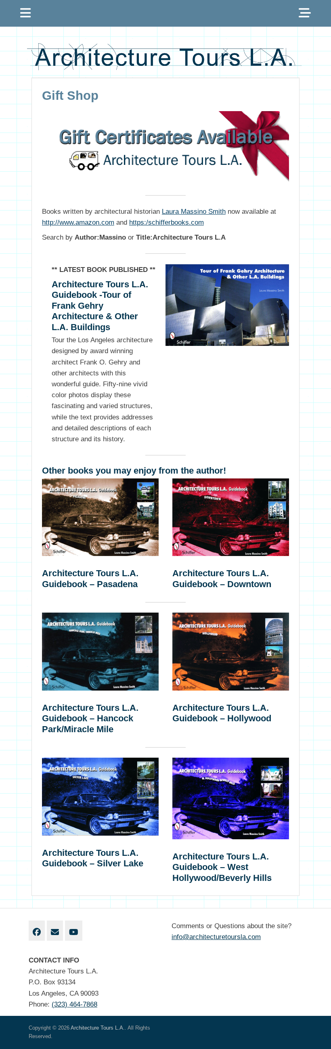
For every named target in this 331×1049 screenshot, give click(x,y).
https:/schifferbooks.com (166, 222)
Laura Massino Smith (194, 211)
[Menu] (25, 13)
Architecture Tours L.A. (98, 1028)
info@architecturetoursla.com (216, 937)
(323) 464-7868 (74, 1004)
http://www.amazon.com (78, 222)
